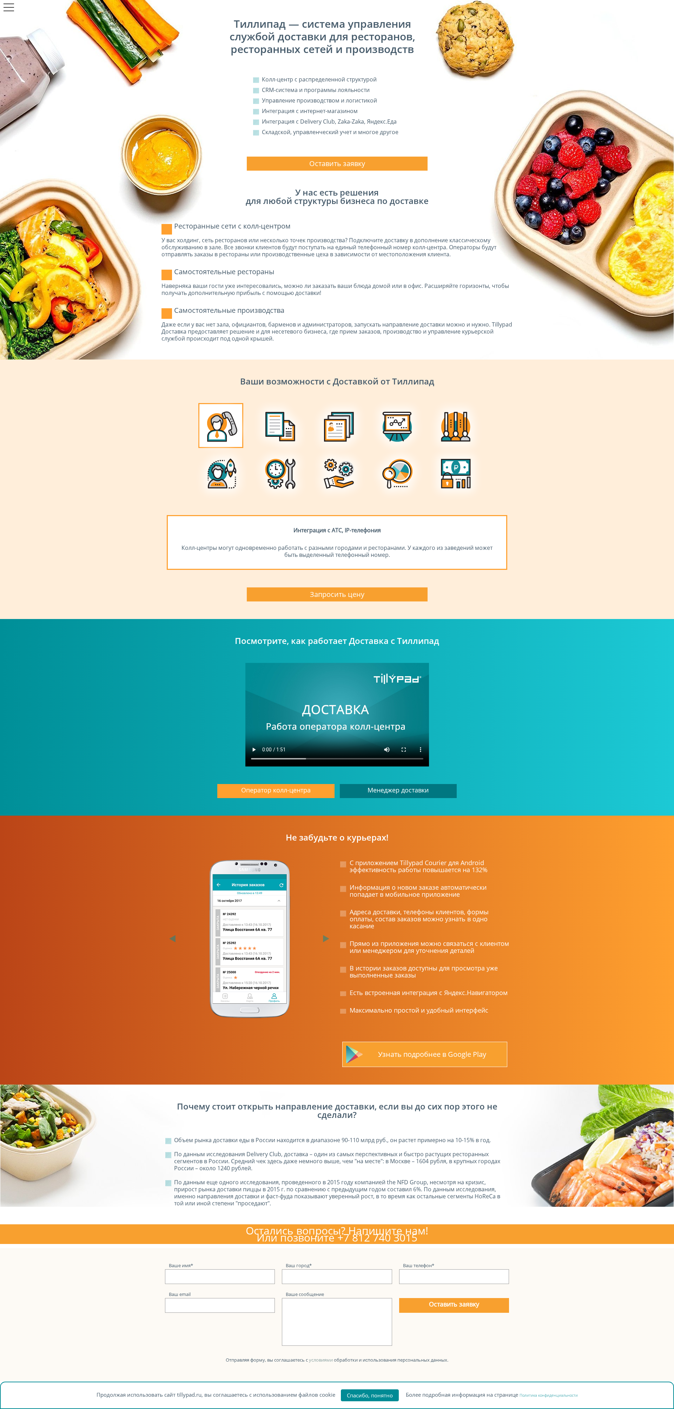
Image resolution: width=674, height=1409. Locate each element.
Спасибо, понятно (370, 1395)
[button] (174, 938)
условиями (321, 1360)
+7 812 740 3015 (377, 1237)
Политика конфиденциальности (549, 1395)
